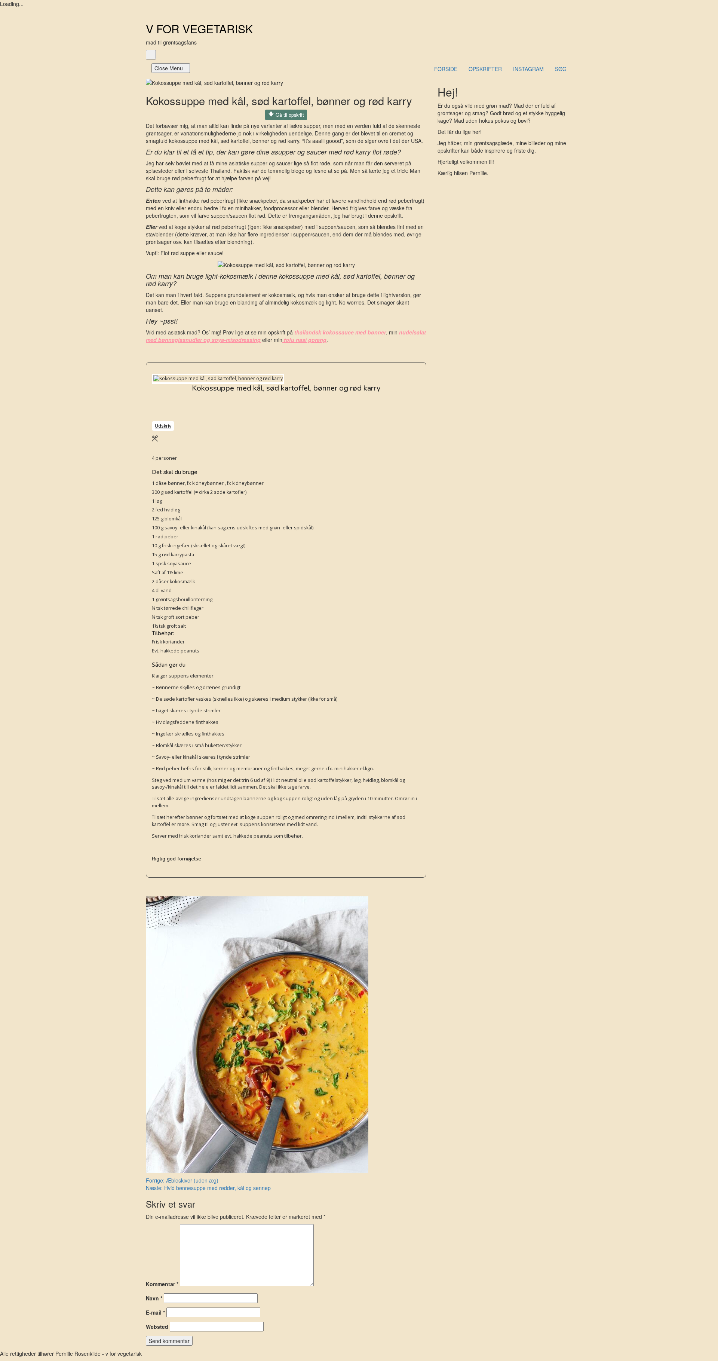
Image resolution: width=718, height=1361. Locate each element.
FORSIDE (445, 69)
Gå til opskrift (289, 114)
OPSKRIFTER (485, 69)
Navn (154, 1298)
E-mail (155, 1312)
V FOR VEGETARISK (199, 29)
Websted (157, 1326)
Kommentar (162, 1284)
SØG (561, 69)
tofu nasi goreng (304, 339)
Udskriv (163, 426)
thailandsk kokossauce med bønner (340, 332)
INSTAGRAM (528, 69)
